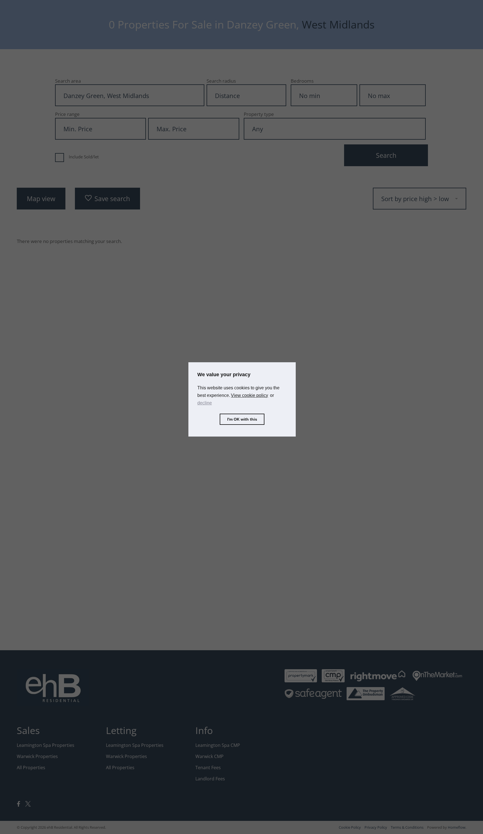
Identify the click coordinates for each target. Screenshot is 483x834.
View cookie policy (249, 395)
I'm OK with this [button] (242, 419)
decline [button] (204, 403)
